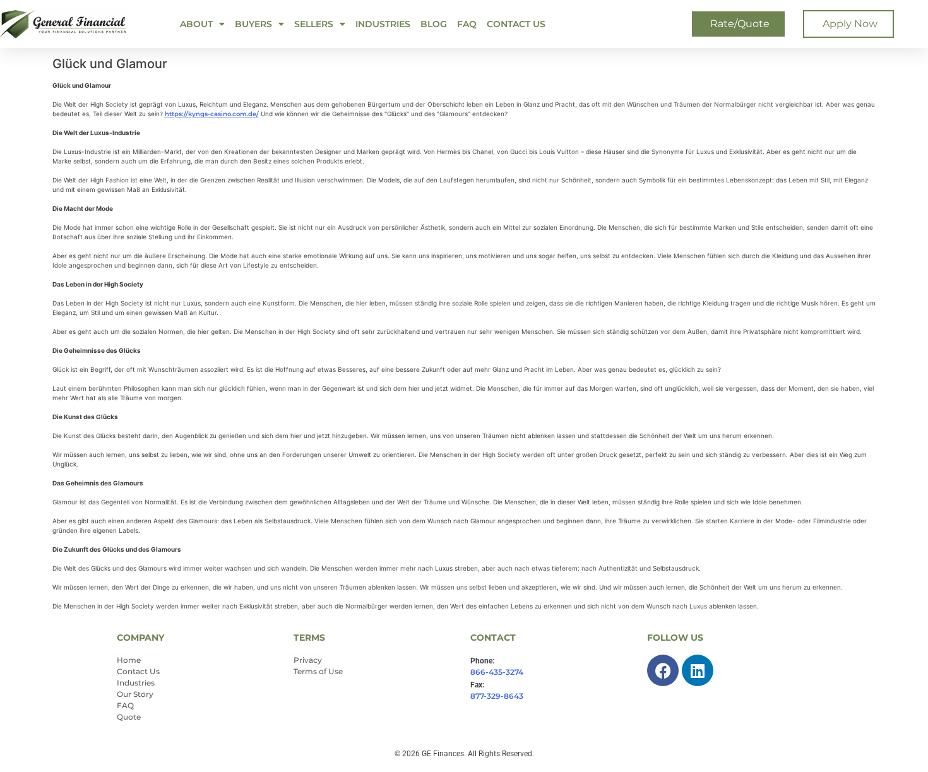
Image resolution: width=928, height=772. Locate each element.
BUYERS (253, 24)
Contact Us (516, 24)
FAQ (467, 24)
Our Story (135, 694)
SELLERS (313, 24)
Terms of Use (318, 671)
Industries (382, 24)
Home (129, 660)
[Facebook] (663, 670)
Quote (129, 717)
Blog (433, 24)
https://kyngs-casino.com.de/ (212, 114)
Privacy (308, 660)
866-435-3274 (496, 672)
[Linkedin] (697, 670)
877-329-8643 (496, 696)
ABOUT (196, 24)
